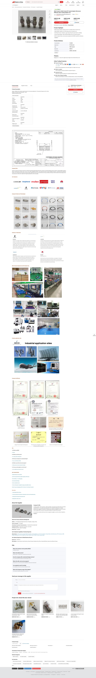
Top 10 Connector (46, 663)
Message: (16, 585)
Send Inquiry (61, 22)
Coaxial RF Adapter (39, 7)
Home (13, 7)
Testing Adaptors (35, 533)
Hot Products (28, 671)
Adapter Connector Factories (37, 661)
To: (17, 582)
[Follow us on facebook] (76, 668)
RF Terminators (59, 533)
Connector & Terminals (26, 7)
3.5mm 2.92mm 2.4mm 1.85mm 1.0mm (32, 535)
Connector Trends (53, 663)
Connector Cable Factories (27, 661)
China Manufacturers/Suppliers (40, 671)
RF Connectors (20, 533)
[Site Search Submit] (61, 2)
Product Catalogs (26, 643)
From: (17, 579)
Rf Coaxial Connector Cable (27, 663)
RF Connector (33, 7)
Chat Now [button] (77, 22)
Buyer (61, 5)
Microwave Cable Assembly (16, 645)
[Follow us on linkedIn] (83, 668)
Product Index (65, 671)
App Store (14, 668)
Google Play (20, 668)
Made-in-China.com (43, 672)
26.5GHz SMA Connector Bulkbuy (63, 663)
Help (66, 5)
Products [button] (28, 2)
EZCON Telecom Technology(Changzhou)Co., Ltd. (64, 14)
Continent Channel (59, 671)
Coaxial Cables (41, 535)
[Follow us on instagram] (79, 668)
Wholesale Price (54, 671)
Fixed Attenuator (14, 647)
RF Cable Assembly (69, 645)
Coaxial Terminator (33, 647)
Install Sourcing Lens (37, 668)
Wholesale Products (48, 671)
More (13, 665)
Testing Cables (48, 533)
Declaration (58, 674)
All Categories (15, 5)
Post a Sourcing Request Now (40, 593)
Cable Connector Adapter (61, 661)
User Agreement (53, 674)
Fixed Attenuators (54, 533)
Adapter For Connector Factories (49, 661)
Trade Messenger (28, 668)
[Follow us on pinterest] (82, 668)
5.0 (72, 86)
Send (19, 593)
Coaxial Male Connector (37, 663)
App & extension (71, 5)
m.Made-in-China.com (50, 672)
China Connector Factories (17, 661)
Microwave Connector (33, 645)
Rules (83, 5)
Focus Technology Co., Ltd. (41, 674)
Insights (69, 671)
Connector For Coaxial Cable (71, 661)
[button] (72, 2)
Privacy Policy (63, 674)
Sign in (83, 2)
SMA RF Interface (15, 656)
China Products (33, 671)
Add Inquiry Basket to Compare (32, 41)
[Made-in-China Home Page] (17, 2)
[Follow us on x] (77, 668)
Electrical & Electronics (18, 7)
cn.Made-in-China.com (57, 672)
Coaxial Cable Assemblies (27, 533)
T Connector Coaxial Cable (17, 663)
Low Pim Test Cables (41, 533)
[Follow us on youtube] (80, 668)
